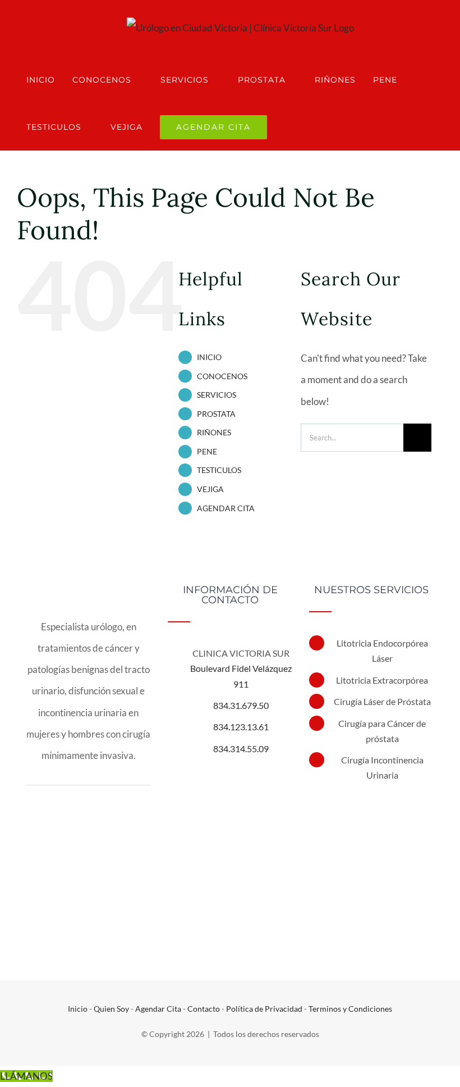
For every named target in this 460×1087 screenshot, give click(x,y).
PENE (207, 451)
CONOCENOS (222, 376)
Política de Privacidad (264, 1008)
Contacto (203, 1008)
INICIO (209, 357)
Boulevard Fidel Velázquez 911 (241, 676)
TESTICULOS (219, 470)
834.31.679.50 (241, 705)
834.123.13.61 (241, 726)
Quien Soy (111, 1008)
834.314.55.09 (241, 748)
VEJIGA (210, 489)
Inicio (78, 1008)
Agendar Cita (158, 1008)
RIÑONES (214, 432)
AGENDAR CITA (226, 508)
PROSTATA (216, 414)
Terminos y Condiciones (350, 1008)
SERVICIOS (216, 394)
